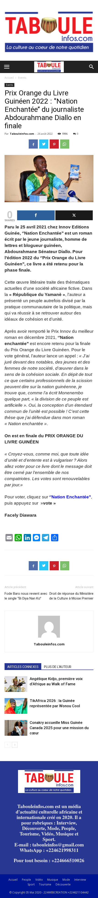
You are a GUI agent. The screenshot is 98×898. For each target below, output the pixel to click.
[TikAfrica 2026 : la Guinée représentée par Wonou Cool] (16, 706)
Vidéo (39, 880)
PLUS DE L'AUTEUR (57, 667)
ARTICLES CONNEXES (23, 667)
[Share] (36, 215)
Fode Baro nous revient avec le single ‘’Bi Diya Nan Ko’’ (26, 596)
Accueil (9, 78)
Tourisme (45, 884)
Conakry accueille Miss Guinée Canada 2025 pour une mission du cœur (59, 727)
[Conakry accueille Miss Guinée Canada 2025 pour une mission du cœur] (16, 728)
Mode (66, 880)
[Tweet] (74, 215)
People (26, 880)
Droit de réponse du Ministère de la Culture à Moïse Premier (71, 596)
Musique (52, 880)
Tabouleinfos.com (22, 133)
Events (22, 78)
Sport (31, 884)
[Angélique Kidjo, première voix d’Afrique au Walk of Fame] (16, 684)
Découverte (63, 884)
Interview (80, 880)
